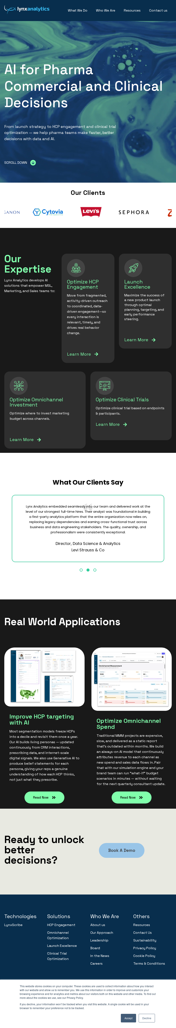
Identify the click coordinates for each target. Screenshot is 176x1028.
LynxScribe (13, 925)
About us (97, 925)
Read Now (41, 797)
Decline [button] (146, 1018)
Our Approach (101, 932)
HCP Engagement (61, 925)
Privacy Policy (144, 948)
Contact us (158, 10)
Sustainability (144, 940)
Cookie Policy (144, 956)
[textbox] (44, 747)
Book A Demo (121, 850)
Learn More (79, 354)
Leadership (99, 940)
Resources (132, 10)
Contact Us (142, 932)
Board (95, 948)
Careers (96, 963)
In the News (99, 956)
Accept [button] (128, 1018)
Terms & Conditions (149, 963)
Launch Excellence (62, 945)
